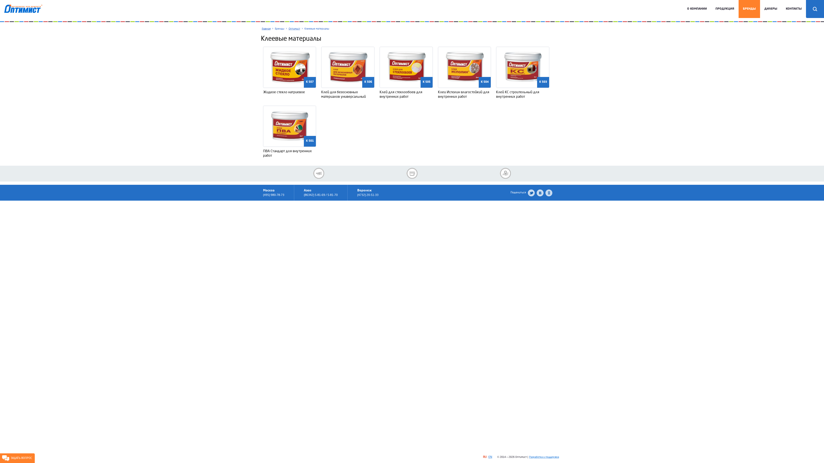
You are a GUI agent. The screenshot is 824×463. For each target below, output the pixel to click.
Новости (318, 173)
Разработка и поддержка (544, 457)
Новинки (412, 173)
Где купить (505, 173)
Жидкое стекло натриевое (284, 92)
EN (490, 456)
